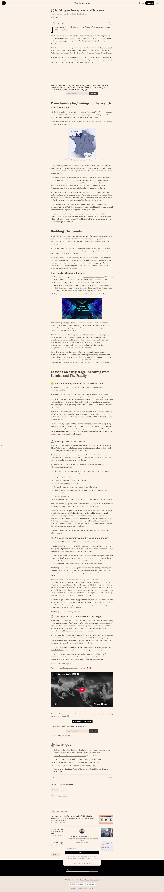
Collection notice (94, 880)
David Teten (60, 551)
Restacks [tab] (62, 790)
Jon (69, 735)
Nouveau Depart (106, 48)
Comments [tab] (55, 790)
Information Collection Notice (81, 858)
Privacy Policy (94, 858)
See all (54, 854)
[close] (98, 828)
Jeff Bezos (104, 647)
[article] (82, 820)
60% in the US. (73, 253)
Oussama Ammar (78, 239)
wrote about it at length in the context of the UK (89, 523)
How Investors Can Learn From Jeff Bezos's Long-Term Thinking (77, 769)
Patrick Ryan (54, 17)
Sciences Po (63, 177)
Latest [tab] (57, 811)
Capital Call (74, 53)
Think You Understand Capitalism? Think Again (71, 762)
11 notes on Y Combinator (83, 551)
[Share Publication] (143, 3)
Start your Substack (77, 884)
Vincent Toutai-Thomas (103, 53)
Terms (87, 880)
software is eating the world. (93, 277)
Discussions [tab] (64, 811)
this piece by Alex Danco (91, 521)
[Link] (48, 86)
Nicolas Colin (77, 27)
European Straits (106, 38)
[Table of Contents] (2, 446)
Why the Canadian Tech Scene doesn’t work (70, 766)
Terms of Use (90, 856)
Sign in (158, 3)
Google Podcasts (93, 57)
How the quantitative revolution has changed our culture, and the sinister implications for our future (72, 819)
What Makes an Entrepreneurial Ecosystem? (70, 756)
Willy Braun (86, 53)
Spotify (81, 57)
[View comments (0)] (58, 23)
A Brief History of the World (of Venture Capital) (71, 759)
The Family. (63, 30)
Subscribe (150, 3)
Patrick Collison (57, 650)
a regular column (82, 50)
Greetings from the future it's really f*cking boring (72, 816)
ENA (87, 185)
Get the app (90, 884)
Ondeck (86, 345)
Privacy (82, 880)
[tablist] (58, 790)
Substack (73, 888)
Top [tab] (53, 811)
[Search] (139, 3)
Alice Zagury (96, 239)
